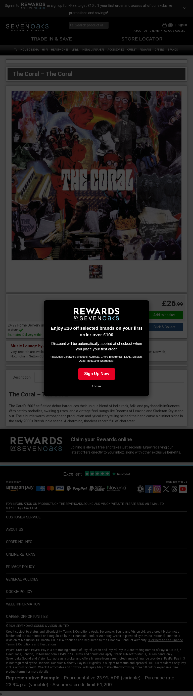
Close (96, 386)
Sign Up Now (96, 373)
